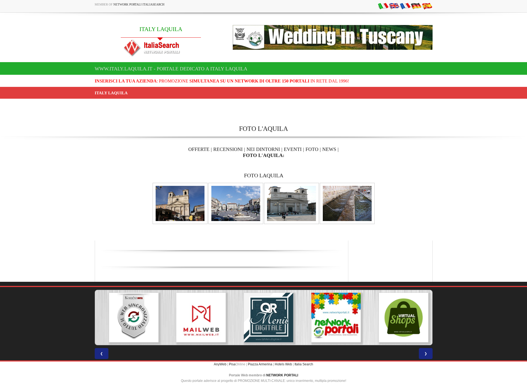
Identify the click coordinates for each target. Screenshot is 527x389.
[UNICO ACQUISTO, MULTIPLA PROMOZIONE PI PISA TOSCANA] (331, 317)
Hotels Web (283, 364)
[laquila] (180, 203)
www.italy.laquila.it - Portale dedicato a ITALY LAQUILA (171, 68)
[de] (416, 5)
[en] (394, 5)
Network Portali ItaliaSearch (138, 4)
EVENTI (293, 149)
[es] (427, 5)
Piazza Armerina (260, 364)
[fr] (405, 5)
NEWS (329, 149)
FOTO (311, 149)
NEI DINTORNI (263, 149)
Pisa (232, 364)
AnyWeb (220, 364)
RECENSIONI (228, 149)
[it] (383, 5)
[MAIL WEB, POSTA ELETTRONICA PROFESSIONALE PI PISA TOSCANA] (196, 317)
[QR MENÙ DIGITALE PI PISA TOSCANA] (263, 317)
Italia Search (304, 364)
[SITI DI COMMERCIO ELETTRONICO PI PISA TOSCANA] (398, 317)
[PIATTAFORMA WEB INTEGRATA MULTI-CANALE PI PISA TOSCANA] (128, 317)
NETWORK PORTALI (282, 375)
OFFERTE (198, 149)
